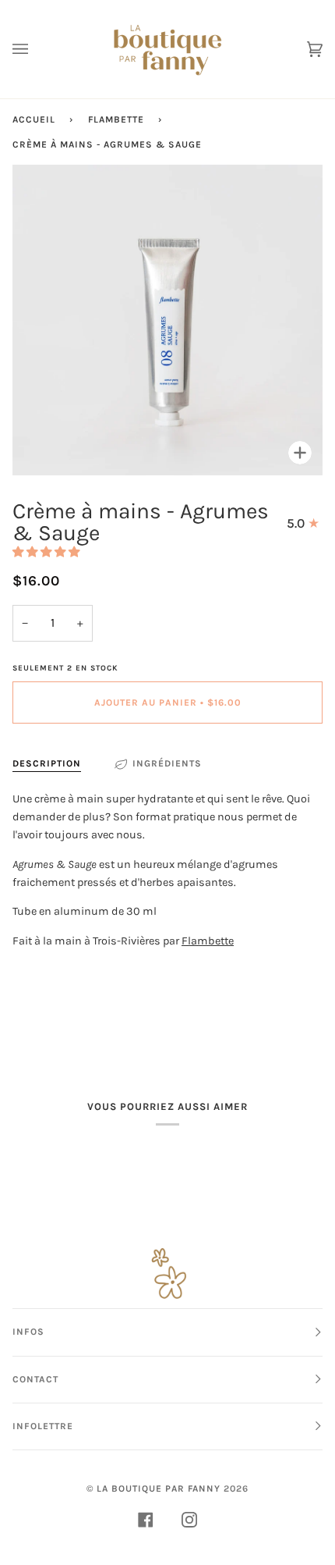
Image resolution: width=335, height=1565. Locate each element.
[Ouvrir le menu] (35, 49)
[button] (47, 552)
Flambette (116, 119)
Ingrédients (167, 763)
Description (46, 763)
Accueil (33, 119)
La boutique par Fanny (158, 1488)
